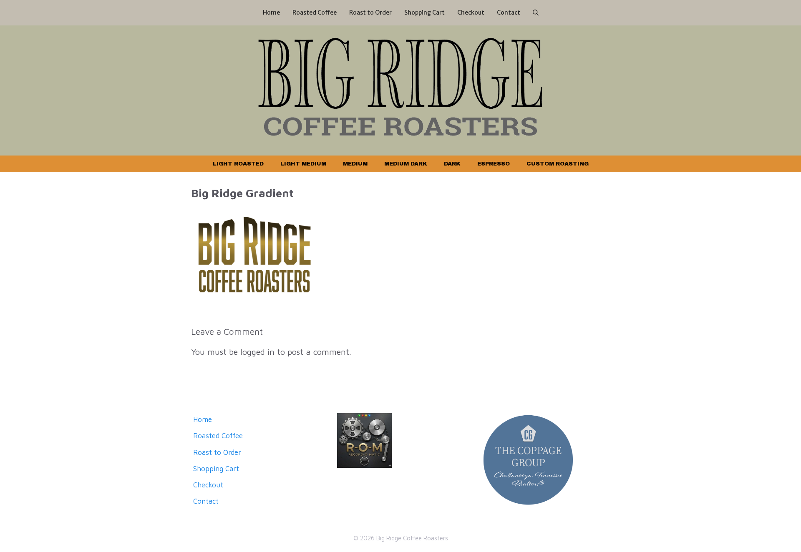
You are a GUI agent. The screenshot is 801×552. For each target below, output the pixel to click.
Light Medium (303, 164)
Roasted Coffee (314, 12)
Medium (355, 164)
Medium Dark (405, 164)
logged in (257, 351)
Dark (452, 164)
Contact (508, 12)
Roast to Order (370, 12)
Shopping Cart (424, 12)
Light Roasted (238, 164)
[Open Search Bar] (535, 12)
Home (271, 12)
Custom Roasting (557, 164)
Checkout (470, 12)
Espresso (493, 164)
